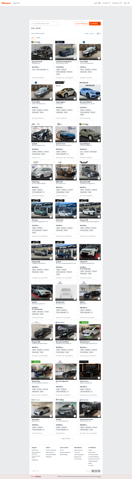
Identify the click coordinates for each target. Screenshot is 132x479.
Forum (62, 450)
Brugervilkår (91, 452)
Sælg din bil (35, 450)
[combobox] (45, 23)
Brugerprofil (77, 457)
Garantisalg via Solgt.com (36, 453)
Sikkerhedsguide (92, 461)
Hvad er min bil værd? (36, 457)
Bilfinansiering (50, 452)
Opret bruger (78, 459)
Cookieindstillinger (93, 457)
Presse (90, 450)
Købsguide (49, 457)
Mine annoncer (78, 450)
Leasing (38, 37)
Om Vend (90, 465)
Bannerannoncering (93, 459)
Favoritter (77, 452)
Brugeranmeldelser (65, 452)
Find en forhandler (51, 450)
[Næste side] (72, 438)
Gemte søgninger (79, 454)
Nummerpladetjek (51, 454)
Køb (33, 37)
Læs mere (98, 476)
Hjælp (90, 463)
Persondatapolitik (93, 454)
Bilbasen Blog (64, 454)
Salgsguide (35, 460)
